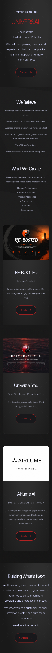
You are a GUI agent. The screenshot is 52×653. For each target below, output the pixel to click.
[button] (26, 72)
